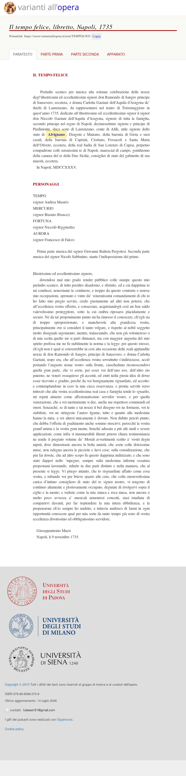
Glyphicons (65, 719)
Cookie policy (14, 728)
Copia (97, 36)
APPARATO (116, 54)
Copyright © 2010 (17, 684)
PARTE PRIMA (52, 54)
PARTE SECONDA (85, 54)
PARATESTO (22, 54)
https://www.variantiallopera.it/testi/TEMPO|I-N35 (57, 36)
